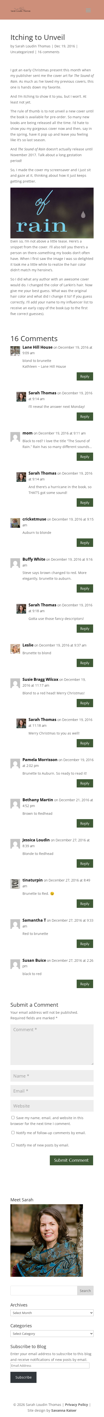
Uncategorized (22, 52)
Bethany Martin (37, 799)
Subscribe (23, 1377)
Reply (84, 376)
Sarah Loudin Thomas (33, 46)
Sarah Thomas (42, 393)
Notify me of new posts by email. (42, 1145)
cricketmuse (34, 519)
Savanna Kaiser (63, 1410)
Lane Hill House (37, 347)
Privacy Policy (76, 1404)
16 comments (48, 52)
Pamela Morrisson (40, 759)
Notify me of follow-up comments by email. (51, 1133)
